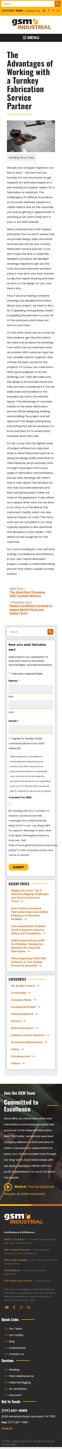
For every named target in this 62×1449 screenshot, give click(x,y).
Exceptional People (23, 1006)
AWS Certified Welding (15, 1260)
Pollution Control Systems (28, 1035)
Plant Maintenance (21, 1376)
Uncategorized (20, 1056)
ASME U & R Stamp (14, 1239)
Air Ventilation (17, 1389)
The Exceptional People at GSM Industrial (29, 1190)
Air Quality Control (23, 985)
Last (11, 712)
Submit (18, 867)
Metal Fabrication (22, 1028)
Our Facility (15, 1335)
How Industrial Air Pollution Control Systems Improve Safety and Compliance (28, 929)
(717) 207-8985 (12, 11)
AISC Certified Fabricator (17, 1249)
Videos (15, 1063)
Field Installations (22, 1014)
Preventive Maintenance (27, 1042)
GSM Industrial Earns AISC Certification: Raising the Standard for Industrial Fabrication (28, 946)
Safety (15, 1049)
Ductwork (15, 1395)
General (16, 1021)
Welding (13, 1370)
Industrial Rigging (19, 1382)
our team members (17, 1166)
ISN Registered (12, 1270)
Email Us (6, 1428)
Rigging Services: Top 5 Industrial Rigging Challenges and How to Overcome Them (30, 896)
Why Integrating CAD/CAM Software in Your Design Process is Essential (28, 962)
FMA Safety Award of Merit (18, 1280)
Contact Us (32, 11)
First (11, 696)
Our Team (15, 1329)
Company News (21, 999)
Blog (11, 1341)
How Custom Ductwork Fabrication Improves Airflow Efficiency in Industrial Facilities (29, 914)
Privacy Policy (9, 1444)
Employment (17, 1348)
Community (18, 992)
